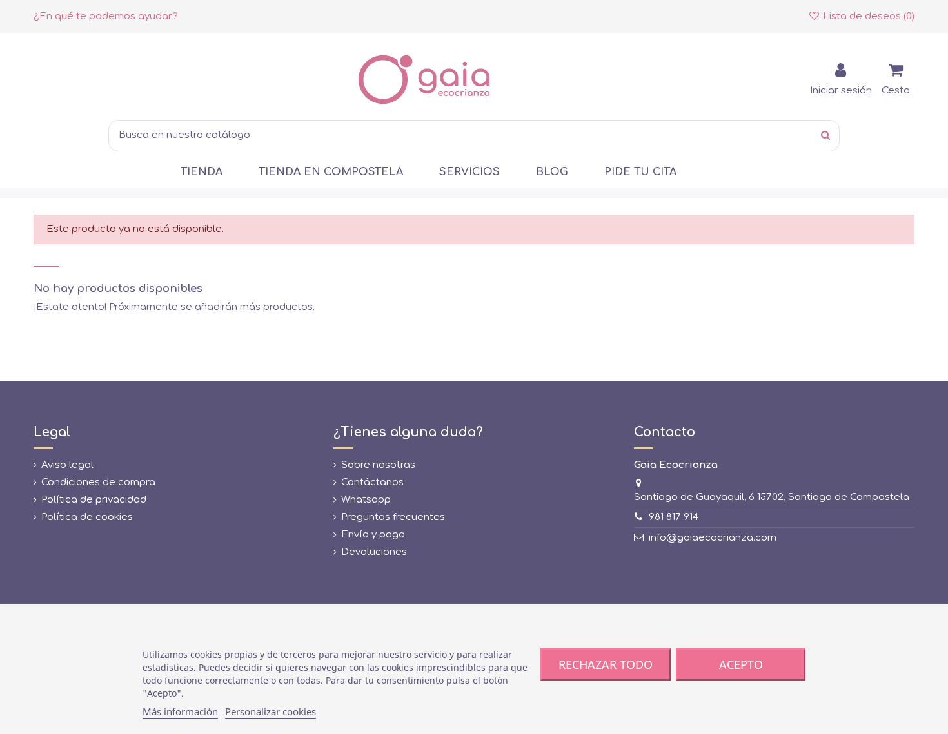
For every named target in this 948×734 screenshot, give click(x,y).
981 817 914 (673, 517)
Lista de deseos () (867, 16)
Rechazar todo (605, 664)
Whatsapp (366, 499)
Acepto (741, 664)
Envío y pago (373, 534)
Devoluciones (374, 551)
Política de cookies (87, 517)
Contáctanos (372, 482)
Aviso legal (67, 464)
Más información (180, 711)
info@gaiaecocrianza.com (712, 537)
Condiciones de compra (98, 482)
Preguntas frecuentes (393, 517)
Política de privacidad (93, 499)
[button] (202, 172)
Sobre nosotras (378, 464)
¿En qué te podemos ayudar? (106, 16)
